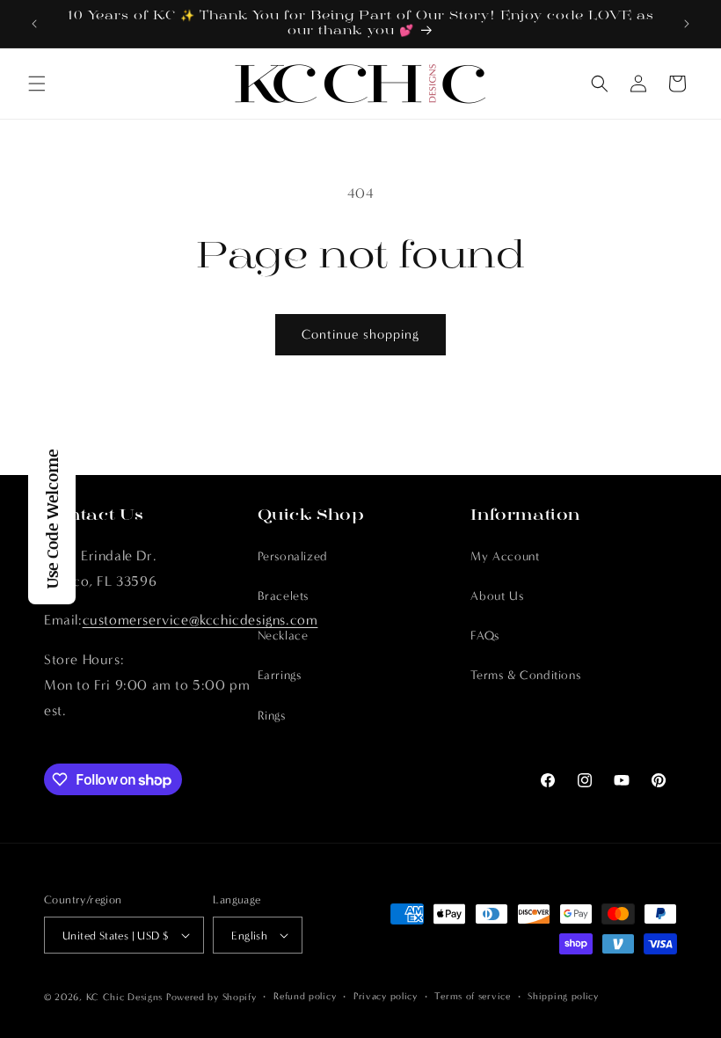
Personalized (293, 556)
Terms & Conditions (525, 675)
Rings (272, 715)
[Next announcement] (686, 23)
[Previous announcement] (34, 23)
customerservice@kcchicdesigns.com (200, 619)
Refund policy (304, 996)
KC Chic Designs (125, 997)
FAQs (484, 635)
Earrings (280, 675)
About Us (496, 595)
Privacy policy (385, 996)
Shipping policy (563, 996)
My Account (504, 556)
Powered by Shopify (211, 997)
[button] (37, 83)
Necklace (283, 635)
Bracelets (283, 595)
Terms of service (472, 996)
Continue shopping (360, 334)
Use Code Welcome (51, 519)
